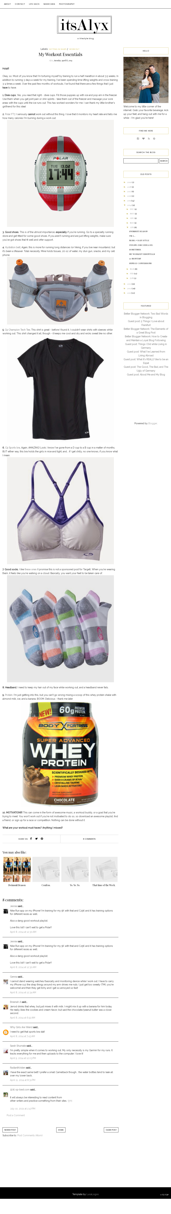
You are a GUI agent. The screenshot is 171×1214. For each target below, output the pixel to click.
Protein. (8, 695)
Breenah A (15, 1002)
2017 (129, 191)
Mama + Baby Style (139, 240)
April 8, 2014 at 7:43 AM (22, 1036)
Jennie (13, 906)
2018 (129, 186)
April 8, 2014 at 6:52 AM (22, 1017)
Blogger (152, 423)
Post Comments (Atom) (30, 1135)
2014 (129, 205)
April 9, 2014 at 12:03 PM (23, 1058)
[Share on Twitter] (36, 839)
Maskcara (49, 4)
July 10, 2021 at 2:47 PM (22, 1108)
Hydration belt (12, 247)
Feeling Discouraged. (141, 245)
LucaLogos (93, 1194)
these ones (31, 569)
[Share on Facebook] (30, 839)
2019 (129, 182)
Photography (67, 4)
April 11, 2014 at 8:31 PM (22, 1080)
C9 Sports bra (12, 447)
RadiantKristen (17, 1067)
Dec (132, 209)
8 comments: (89, 839)
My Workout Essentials (142, 254)
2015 (129, 200)
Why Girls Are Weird (21, 1027)
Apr (132, 227)
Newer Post (10, 1130)
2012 (129, 288)
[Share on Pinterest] (41, 839)
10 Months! (135, 258)
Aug (132, 218)
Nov (132, 213)
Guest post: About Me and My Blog (146, 374)
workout (74, 49)
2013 (129, 283)
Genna (13, 976)
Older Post (111, 1130)
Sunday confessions (140, 263)
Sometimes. (135, 249)
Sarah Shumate (18, 1045)
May (132, 222)
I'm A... (132, 235)
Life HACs (34, 4)
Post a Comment (16, 1115)
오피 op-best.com (20, 1089)
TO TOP (164, 1194)
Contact (20, 4)
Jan (132, 278)
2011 (129, 292)
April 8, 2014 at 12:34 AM (23, 992)
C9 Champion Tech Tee (17, 329)
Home (61, 1130)
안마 (70, 1100)
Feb (132, 273)
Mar (132, 269)
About (7, 4)
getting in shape (58, 49)
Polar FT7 (10, 114)
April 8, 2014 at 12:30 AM (23, 932)
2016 (129, 195)
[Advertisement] (30, 1166)
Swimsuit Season (138, 231)
